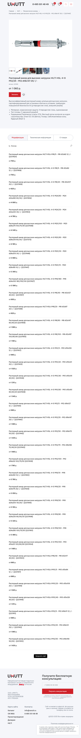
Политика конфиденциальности (62, 724)
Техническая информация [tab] (40, 137)
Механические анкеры (30, 11)
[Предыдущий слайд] (12, 43)
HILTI (18, 11)
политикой (63, 697)
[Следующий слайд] (68, 43)
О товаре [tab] (63, 137)
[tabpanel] (40, 401)
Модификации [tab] (18, 137)
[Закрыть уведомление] (77, 726)
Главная (11, 11)
